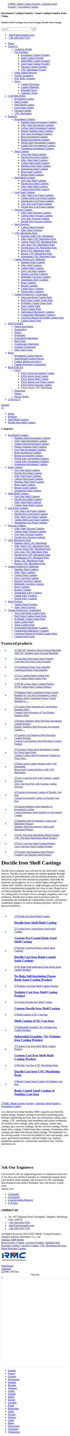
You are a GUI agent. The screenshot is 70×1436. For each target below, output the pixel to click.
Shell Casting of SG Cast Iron (34, 1021)
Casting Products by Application (31, 294)
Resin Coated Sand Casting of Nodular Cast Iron (34, 1092)
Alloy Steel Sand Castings (34, 160)
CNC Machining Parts (25, 233)
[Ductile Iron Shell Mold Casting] (32, 916)
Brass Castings (28, 282)
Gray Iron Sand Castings (33, 154)
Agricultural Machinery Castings (37, 311)
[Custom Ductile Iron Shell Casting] (33, 1002)
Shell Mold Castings (24, 177)
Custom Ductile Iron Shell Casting (37, 1008)
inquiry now (7, 1188)
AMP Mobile (17, 1239)
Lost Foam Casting (24, 107)
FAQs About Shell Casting (34, 379)
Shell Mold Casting (24, 104)
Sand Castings (21, 151)
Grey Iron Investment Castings (36, 133)
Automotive (20, 329)
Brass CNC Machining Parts (35, 250)
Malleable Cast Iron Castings (35, 276)
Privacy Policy (21, 396)
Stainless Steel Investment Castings (39, 122)
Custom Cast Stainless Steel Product (32, 854)
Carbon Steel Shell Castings (35, 189)
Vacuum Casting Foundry (34, 66)
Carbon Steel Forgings (32, 227)
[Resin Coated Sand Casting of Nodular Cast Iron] (38, 1084)
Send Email (7, 1265)
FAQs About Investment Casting (37, 373)
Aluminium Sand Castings (34, 168)
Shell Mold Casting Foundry (35, 61)
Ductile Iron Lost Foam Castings (37, 206)
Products (12, 116)
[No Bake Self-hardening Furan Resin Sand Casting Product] (38, 969)
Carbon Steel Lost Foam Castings (38, 198)
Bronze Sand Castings (32, 174)
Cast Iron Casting (29, 1245)
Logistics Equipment (24, 347)
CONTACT (14, 399)
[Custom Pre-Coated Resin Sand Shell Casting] (38, 931)
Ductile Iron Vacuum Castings (36, 221)
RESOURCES (15, 367)
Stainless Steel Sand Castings (36, 166)
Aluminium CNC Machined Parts (38, 256)
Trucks (17, 332)
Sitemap (5, 1239)
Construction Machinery (26, 344)
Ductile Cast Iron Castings (34, 274)
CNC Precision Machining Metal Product (35, 838)
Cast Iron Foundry (34, 1242)
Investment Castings (24, 119)
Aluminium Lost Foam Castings (37, 201)
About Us (13, 46)
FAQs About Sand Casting (34, 376)
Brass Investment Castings (34, 136)
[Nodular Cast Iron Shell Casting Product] (36, 986)
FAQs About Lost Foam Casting (37, 382)
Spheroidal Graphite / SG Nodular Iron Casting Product (37, 1038)
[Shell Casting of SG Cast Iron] (31, 1014)
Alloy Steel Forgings (31, 230)
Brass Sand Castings (31, 171)
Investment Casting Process (28, 355)
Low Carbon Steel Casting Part (30, 678)
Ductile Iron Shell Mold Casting (35, 922)
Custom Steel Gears (31, 320)
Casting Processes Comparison (30, 364)
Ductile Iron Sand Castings (35, 157)
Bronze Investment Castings (35, 139)
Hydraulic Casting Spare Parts (36, 303)
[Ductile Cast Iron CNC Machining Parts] (36, 1065)
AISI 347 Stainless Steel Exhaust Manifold (36, 653)
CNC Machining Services (53, 1245)
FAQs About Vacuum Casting (36, 384)
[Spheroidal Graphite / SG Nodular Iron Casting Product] (38, 1030)
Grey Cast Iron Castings (33, 271)
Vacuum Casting (22, 110)
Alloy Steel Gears (23, 349)
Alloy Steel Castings (31, 265)
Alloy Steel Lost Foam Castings (37, 195)
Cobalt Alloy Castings (32, 288)
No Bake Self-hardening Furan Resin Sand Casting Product (35, 977)
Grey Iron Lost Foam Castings (36, 204)
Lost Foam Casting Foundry (35, 63)
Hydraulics (20, 335)
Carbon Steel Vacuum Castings (37, 215)
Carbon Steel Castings (32, 268)
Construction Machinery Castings (38, 314)
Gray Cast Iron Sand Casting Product (33, 846)
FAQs (17, 370)
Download (19, 390)
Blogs (11, 352)
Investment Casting (24, 98)
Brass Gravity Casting (12, 1242)
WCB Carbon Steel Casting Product (32, 686)
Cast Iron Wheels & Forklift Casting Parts (42, 317)
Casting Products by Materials (29, 259)
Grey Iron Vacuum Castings (35, 218)
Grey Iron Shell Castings (33, 180)
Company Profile (23, 49)
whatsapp (6, 1268)
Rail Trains (20, 341)
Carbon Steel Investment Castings (38, 128)
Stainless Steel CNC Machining (37, 236)
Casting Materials (30, 87)
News (17, 81)
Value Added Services (25, 72)
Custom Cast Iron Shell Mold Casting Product (34, 1057)
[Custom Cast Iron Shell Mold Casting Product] (38, 1049)
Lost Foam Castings (24, 192)
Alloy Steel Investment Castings (37, 125)
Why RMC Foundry (24, 78)
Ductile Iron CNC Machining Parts (39, 247)
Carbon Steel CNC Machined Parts (39, 241)
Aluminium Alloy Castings (34, 279)
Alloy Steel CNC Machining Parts (38, 239)
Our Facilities (21, 52)
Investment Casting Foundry (35, 55)
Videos (17, 393)
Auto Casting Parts (30, 306)
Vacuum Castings (23, 209)
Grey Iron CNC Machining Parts (38, 244)
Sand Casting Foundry (32, 58)
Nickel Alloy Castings (32, 291)
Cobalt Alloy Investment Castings (38, 145)
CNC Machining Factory (34, 69)
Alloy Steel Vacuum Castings (36, 212)
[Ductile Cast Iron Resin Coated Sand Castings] (38, 950)
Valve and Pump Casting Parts (36, 297)
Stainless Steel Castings (33, 262)
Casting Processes (30, 84)
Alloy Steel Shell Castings (34, 186)
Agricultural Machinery (26, 338)
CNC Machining (23, 113)
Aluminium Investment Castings (37, 148)
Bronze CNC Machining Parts (36, 253)
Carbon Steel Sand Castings (35, 163)
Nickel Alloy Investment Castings (38, 142)
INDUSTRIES (15, 323)
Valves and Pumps (23, 326)
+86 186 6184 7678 (19, 37)
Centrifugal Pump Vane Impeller (31, 670)
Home (11, 43)
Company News (29, 93)
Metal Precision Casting (13, 1248)
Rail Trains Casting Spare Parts (37, 300)
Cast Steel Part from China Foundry (32, 661)
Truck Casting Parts (31, 309)
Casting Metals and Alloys (27, 361)
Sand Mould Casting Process (29, 358)
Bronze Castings (29, 285)
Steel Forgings (21, 224)
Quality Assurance (23, 75)
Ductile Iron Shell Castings (35, 183)
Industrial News (29, 90)
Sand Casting (21, 101)
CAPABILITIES (16, 96)
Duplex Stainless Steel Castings (37, 131)
